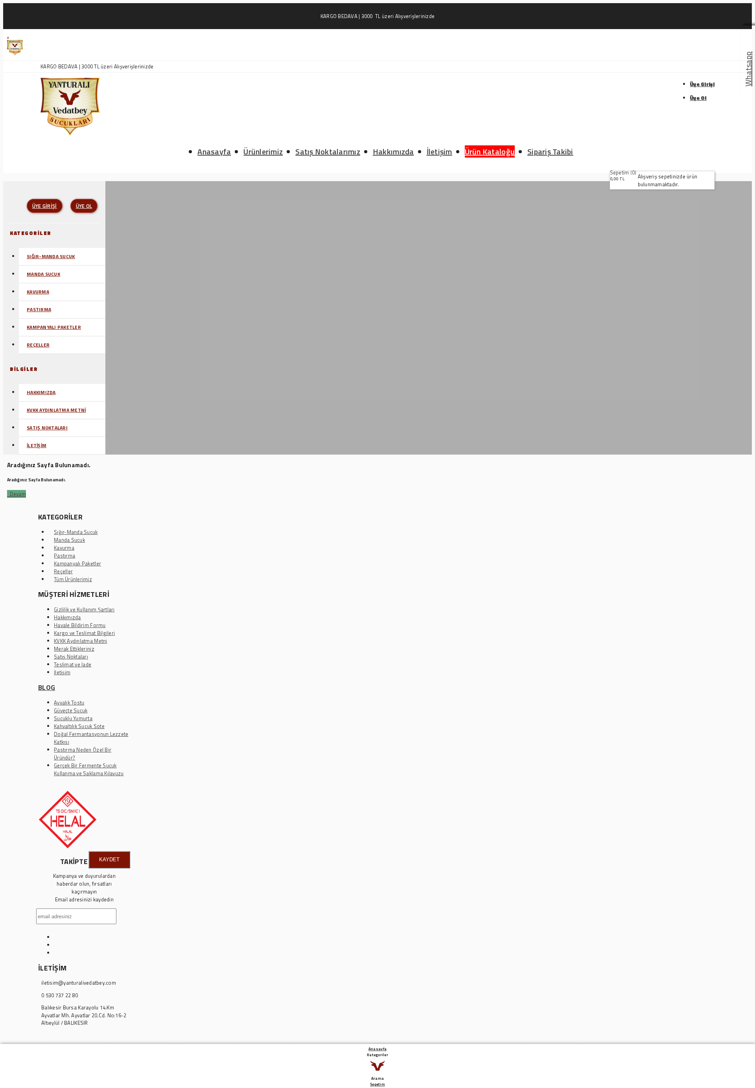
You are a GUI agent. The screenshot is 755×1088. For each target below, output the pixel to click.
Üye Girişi (702, 84)
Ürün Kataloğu (490, 151)
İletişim (439, 151)
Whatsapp (748, 68)
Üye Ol (698, 98)
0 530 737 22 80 (59, 995)
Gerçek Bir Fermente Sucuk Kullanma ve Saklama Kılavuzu (88, 769)
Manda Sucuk (43, 274)
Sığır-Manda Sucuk (51, 256)
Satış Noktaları (47, 427)
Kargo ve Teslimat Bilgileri (84, 633)
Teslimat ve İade (72, 664)
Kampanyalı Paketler (54, 327)
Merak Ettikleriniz (74, 649)
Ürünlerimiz (263, 151)
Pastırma (39, 309)
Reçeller (38, 345)
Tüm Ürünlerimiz (73, 579)
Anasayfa (214, 151)
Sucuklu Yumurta (73, 718)
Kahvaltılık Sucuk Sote (79, 726)
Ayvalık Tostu (69, 702)
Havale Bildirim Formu (79, 625)
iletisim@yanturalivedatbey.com (78, 983)
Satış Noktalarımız (327, 151)
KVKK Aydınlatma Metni (56, 410)
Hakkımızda (393, 151)
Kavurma (38, 291)
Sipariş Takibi (550, 151)
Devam (16, 494)
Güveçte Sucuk (70, 710)
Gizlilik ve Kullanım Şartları (84, 609)
